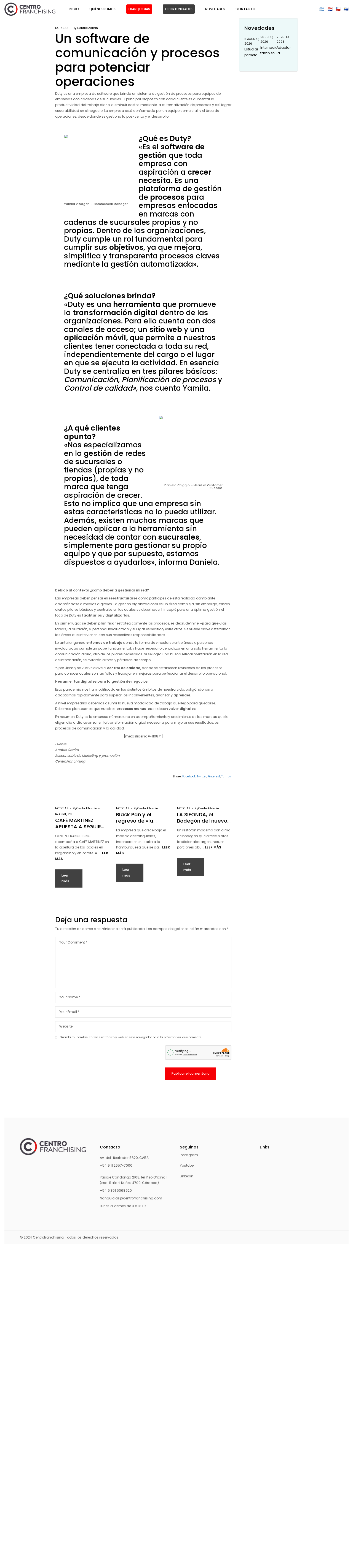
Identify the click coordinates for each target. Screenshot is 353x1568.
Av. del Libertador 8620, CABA (124, 1157)
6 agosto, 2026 (251, 41)
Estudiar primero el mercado (252, 52)
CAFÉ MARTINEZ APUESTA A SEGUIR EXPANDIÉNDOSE (78, 823)
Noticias (61, 28)
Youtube (187, 1165)
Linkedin (186, 1176)
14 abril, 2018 (64, 814)
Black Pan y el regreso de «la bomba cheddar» (138, 818)
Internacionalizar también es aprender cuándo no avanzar (268, 50)
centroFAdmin (87, 28)
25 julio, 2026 (283, 39)
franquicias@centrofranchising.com (131, 1198)
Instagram (189, 1155)
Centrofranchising (48, 1237)
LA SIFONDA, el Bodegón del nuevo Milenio (202, 818)
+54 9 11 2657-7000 (116, 1165)
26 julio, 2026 (266, 39)
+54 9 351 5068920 (116, 1190)
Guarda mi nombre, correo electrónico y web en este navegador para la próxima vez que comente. (131, 1037)
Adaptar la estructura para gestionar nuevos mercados (285, 50)
